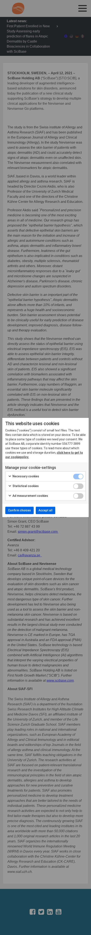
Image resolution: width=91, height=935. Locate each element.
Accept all (45, 510)
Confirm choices (19, 510)
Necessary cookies (25, 476)
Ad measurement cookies (30, 495)
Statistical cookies (25, 486)
